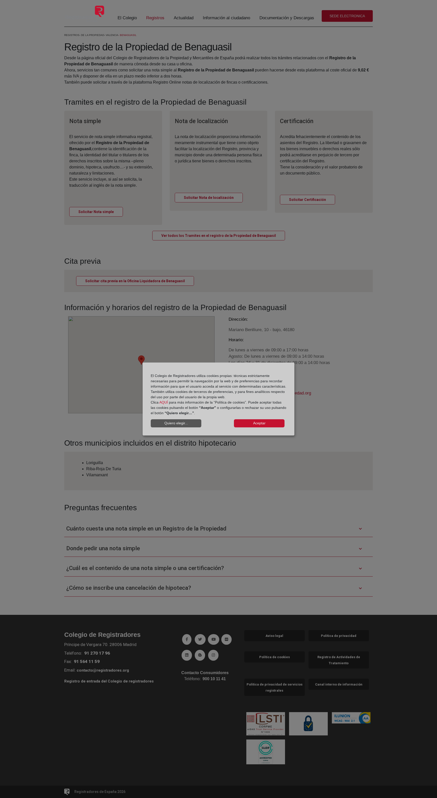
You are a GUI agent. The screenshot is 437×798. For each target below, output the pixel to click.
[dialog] (218, 399)
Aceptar (259, 423)
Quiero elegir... (176, 423)
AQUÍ (163, 402)
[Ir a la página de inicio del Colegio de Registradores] (84, 13)
